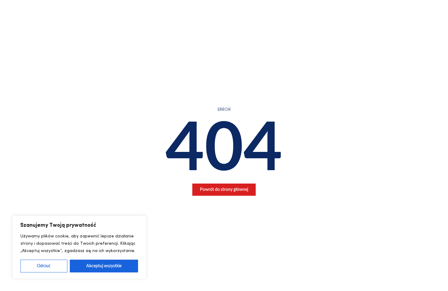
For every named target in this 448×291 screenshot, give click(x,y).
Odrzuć (44, 266)
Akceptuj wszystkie (104, 266)
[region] (79, 247)
